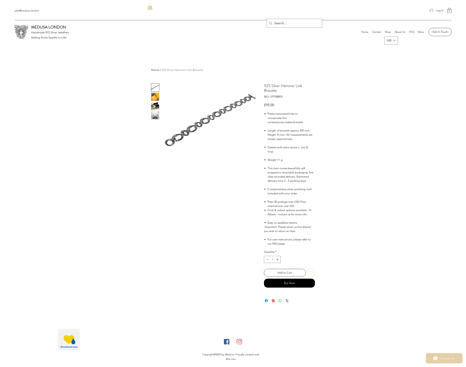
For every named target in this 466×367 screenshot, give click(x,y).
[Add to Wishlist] (311, 273)
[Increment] (277, 259)
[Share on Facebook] (266, 301)
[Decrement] (266, 259)
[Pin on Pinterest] (273, 301)
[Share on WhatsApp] (280, 301)
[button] (449, 10)
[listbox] (391, 40)
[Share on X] (287, 301)
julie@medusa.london (27, 10)
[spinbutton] (272, 259)
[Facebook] (226, 341)
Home (155, 70)
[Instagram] (239, 341)
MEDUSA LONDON (48, 27)
